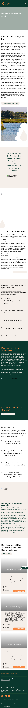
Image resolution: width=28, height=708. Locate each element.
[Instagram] (6, 696)
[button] (25, 3)
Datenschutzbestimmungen (7, 703)
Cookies (16, 703)
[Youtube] (9, 696)
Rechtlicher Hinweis (6, 706)
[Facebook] (2, 696)
